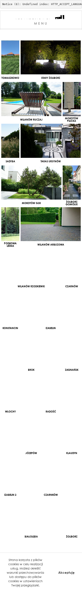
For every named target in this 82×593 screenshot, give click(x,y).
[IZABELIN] (51, 307)
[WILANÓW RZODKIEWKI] (31, 266)
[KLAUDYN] (72, 433)
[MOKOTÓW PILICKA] (72, 99)
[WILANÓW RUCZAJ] (31, 99)
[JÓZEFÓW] (31, 433)
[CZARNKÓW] (51, 474)
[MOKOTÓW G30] (31, 182)
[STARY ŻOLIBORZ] (51, 57)
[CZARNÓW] (72, 266)
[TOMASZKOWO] (10, 57)
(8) (10, 4)
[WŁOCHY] (10, 391)
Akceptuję (66, 572)
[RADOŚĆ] (51, 391)
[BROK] (31, 349)
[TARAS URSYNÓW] (51, 141)
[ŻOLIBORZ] (72, 516)
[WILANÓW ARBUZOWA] (51, 224)
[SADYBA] (10, 141)
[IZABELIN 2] (10, 474)
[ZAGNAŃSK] (72, 349)
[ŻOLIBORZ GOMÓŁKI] (72, 182)
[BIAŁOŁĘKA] (31, 516)
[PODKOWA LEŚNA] (10, 224)
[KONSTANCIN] (10, 307)
